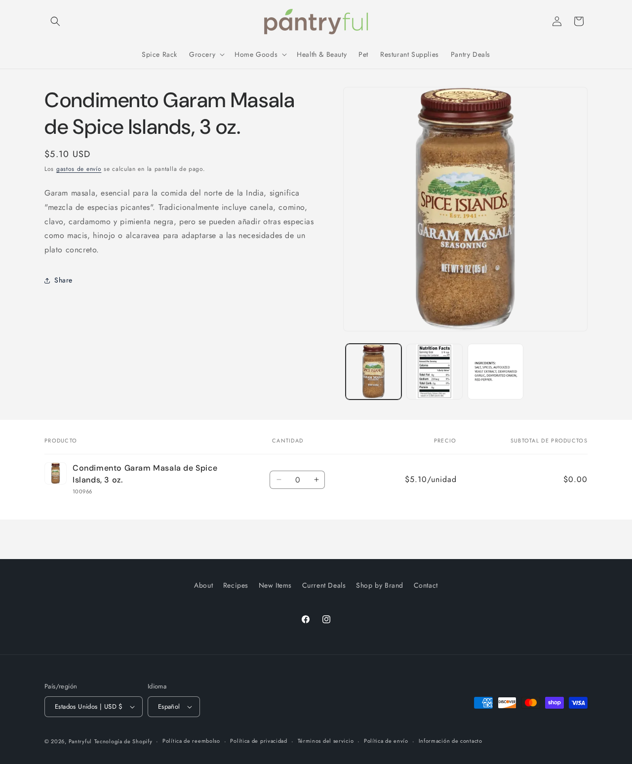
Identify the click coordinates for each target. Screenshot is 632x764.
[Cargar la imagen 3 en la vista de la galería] (495, 372)
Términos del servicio (326, 741)
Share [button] (63, 280)
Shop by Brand (379, 585)
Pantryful (80, 741)
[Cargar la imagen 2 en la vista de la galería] (434, 372)
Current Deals (324, 585)
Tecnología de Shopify (123, 741)
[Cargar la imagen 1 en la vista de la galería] (373, 372)
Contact (426, 585)
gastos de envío (79, 168)
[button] (55, 21)
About (203, 585)
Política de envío (386, 741)
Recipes (235, 585)
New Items (275, 585)
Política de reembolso (191, 741)
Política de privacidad (258, 741)
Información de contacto (450, 741)
